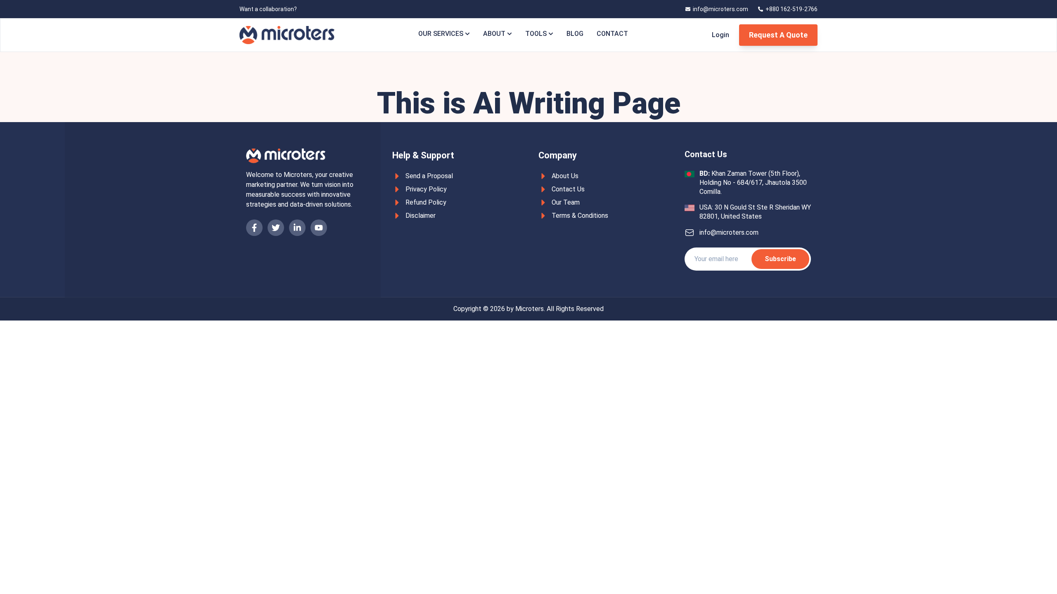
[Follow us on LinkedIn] (297, 227)
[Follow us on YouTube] (318, 227)
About (494, 34)
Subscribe (780, 259)
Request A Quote (778, 35)
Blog (574, 34)
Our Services (440, 34)
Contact (612, 34)
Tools (536, 34)
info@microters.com (728, 232)
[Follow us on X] (276, 227)
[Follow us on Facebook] (254, 227)
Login (720, 35)
